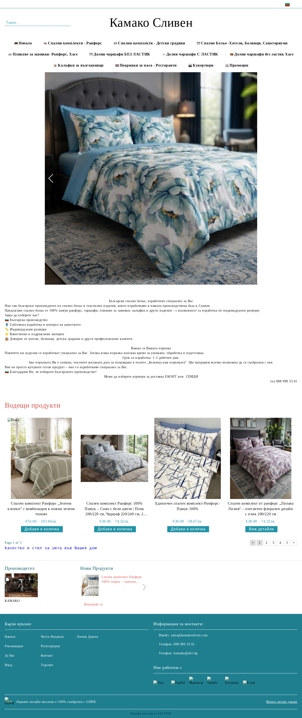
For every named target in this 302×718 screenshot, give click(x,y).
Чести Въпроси (52, 636)
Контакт (47, 655)
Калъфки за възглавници (80, 65)
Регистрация (50, 646)
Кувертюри (203, 65)
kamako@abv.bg (185, 653)
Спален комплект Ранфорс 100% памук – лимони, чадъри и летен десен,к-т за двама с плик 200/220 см (122, 579)
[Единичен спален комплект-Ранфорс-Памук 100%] (187, 458)
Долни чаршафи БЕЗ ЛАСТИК (122, 54)
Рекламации (14, 646)
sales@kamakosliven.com (189, 635)
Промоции (239, 65)
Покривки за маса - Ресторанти (148, 65)
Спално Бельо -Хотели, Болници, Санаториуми (244, 43)
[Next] (249, 178)
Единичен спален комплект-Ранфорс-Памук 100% (187, 506)
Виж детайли (261, 529)
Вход (8, 665)
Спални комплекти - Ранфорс (75, 43)
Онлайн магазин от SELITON (151, 713)
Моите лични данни (281, 702)
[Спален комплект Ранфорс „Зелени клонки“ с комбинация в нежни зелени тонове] (41, 458)
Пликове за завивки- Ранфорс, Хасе (45, 54)
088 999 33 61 (45, 4)
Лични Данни (87, 636)
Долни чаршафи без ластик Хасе (264, 54)
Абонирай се (93, 604)
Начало (25, 43)
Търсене (47, 665)
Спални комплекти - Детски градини (151, 43)
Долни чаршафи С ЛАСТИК (192, 54)
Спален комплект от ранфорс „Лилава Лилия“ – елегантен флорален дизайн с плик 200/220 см (261, 508)
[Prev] (52, 178)
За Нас (10, 655)
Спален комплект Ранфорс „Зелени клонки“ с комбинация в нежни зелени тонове (41, 508)
